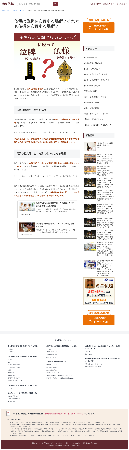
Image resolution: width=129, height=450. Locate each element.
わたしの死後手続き (51, 370)
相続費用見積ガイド (51, 352)
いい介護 (87, 351)
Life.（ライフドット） (14, 362)
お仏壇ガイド (108, 4)
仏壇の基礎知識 (90, 58)
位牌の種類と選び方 (92, 86)
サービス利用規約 (44, 443)
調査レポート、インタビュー (96, 114)
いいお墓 (10, 359)
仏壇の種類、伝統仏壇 (93, 63)
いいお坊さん (11, 352)
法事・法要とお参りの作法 (95, 97)
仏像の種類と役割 (91, 102)
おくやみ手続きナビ (13, 396)
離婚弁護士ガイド (51, 357)
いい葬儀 (10, 349)
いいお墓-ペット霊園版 (14, 367)
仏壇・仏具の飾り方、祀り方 (96, 74)
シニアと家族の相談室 (14, 399)
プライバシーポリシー (57, 443)
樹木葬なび (11, 370)
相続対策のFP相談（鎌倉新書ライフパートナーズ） (60, 375)
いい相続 (48, 349)
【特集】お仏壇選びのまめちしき (97, 125)
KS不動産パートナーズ (52, 373)
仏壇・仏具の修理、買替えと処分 (97, 80)
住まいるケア (88, 354)
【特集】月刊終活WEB (93, 119)
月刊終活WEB (11, 401)
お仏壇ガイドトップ (19, 10)
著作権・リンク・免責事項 (73, 443)
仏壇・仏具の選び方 (92, 69)
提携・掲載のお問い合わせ (90, 443)
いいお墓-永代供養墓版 (14, 364)
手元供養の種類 (90, 91)
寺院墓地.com (11, 375)
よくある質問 (122, 4)
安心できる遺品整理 (51, 367)
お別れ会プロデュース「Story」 (93, 366)
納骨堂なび (11, 373)
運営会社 (34, 443)
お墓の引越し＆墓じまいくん (15, 380)
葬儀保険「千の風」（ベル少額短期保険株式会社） (60, 378)
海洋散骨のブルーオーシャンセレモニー (96, 364)
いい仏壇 (10, 388)
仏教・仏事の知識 (91, 108)
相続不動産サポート (51, 364)
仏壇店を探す (95, 4)
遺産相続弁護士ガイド (52, 354)
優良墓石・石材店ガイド (14, 378)
